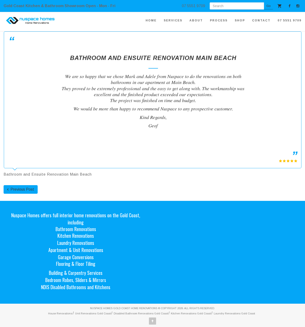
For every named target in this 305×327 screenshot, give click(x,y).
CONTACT (261, 20)
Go (268, 6)
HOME (151, 20)
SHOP (240, 20)
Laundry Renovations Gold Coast (234, 313)
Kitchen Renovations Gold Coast (191, 313)
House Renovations (60, 313)
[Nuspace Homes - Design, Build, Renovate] (30, 20)
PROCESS (219, 20)
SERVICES (173, 20)
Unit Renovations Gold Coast (93, 313)
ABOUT (196, 20)
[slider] (288, 161)
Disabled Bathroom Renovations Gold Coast (141, 313)
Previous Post (22, 189)
